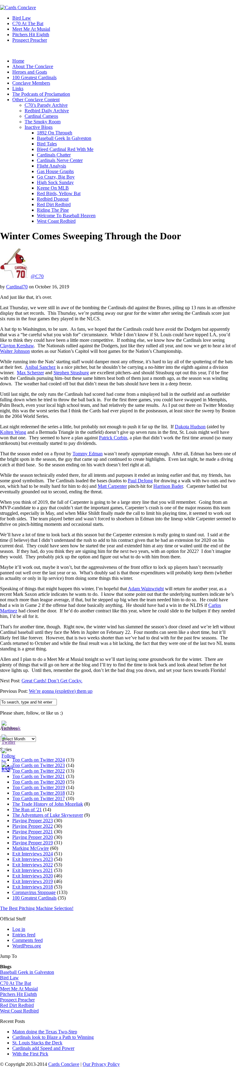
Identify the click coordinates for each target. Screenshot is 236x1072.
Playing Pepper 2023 (32, 820)
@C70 (37, 276)
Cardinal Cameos (41, 116)
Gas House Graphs (55, 171)
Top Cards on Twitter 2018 (38, 793)
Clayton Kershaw (17, 345)
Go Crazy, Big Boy (56, 176)
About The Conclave (32, 66)
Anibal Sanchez (40, 367)
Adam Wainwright (146, 588)
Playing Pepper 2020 (32, 837)
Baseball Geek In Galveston (64, 138)
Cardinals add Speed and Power (43, 1048)
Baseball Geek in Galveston (27, 972)
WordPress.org (26, 945)
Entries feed (23, 934)
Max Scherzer (30, 372)
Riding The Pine (53, 210)
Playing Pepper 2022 (32, 826)
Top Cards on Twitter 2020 (38, 782)
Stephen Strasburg (71, 372)
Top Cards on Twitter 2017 (38, 798)
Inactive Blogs (39, 127)
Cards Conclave (63, 1064)
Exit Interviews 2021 (32, 870)
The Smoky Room (43, 121)
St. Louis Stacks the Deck (37, 1042)
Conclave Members (31, 83)
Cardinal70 (17, 286)
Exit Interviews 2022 (32, 864)
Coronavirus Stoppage (34, 892)
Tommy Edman (88, 453)
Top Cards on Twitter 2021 (38, 776)
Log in (18, 929)
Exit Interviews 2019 (32, 881)
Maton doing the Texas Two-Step (44, 1031)
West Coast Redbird (56, 221)
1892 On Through (54, 132)
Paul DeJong (140, 480)
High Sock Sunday (55, 182)
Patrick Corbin (113, 437)
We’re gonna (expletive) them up (60, 691)
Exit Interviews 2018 (32, 886)
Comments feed (27, 940)
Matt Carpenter (112, 486)
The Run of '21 (27, 809)
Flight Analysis (51, 165)
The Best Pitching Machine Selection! (36, 908)
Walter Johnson (15, 351)
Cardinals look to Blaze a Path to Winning (53, 1037)
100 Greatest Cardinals (34, 77)
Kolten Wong (13, 432)
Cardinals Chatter (54, 154)
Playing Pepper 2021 (32, 831)
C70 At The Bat (27, 23)
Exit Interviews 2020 (32, 875)
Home (18, 61)
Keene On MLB (53, 188)
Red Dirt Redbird (54, 204)
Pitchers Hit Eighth (30, 34)
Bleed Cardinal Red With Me (65, 149)
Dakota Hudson (190, 426)
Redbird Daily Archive (47, 110)
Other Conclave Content (36, 99)
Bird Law (21, 18)
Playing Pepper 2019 (32, 842)
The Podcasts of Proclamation (41, 94)
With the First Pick (30, 1053)
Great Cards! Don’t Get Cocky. (52, 680)
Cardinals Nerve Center (60, 160)
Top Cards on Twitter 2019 (38, 787)
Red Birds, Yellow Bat (59, 193)
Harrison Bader (168, 486)
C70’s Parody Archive (46, 105)
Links (17, 88)
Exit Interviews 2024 (32, 853)
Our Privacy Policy (101, 1064)
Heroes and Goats (29, 72)
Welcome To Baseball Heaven (66, 215)
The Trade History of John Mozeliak (47, 804)
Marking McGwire (30, 848)
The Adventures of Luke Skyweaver (47, 815)
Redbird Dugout (53, 199)
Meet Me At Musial (31, 29)
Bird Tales (47, 143)
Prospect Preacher (29, 40)
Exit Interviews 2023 (32, 859)
